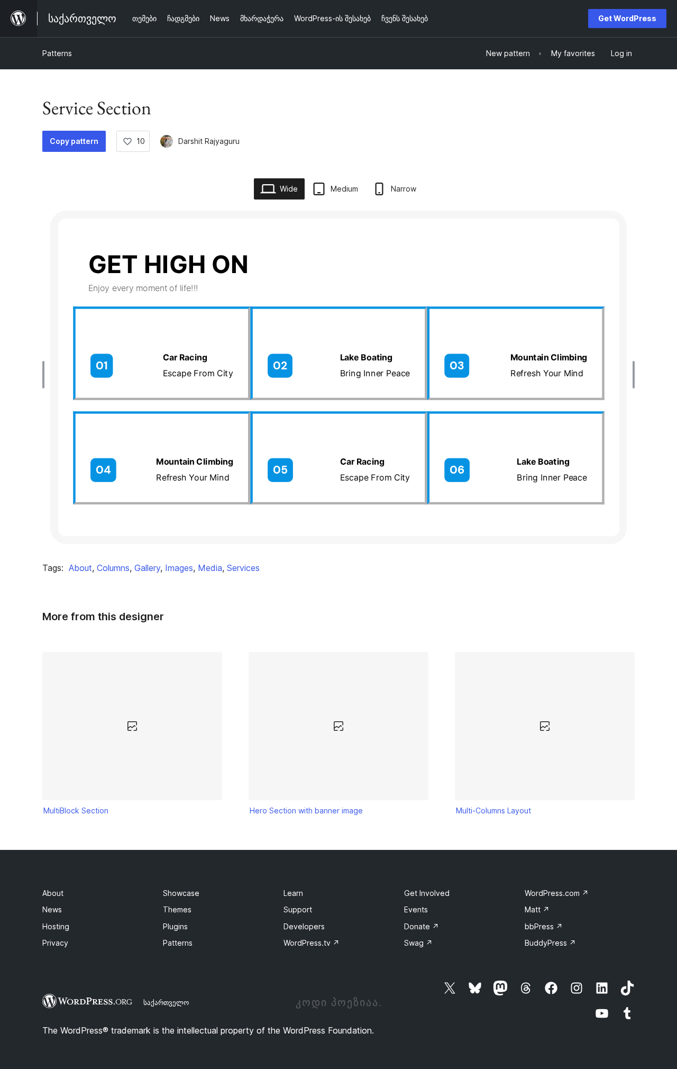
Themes (177, 909)
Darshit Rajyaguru (209, 141)
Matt (537, 909)
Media (210, 568)
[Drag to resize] (46, 374)
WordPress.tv (311, 942)
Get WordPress (627, 18)
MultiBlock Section (75, 810)
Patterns (57, 53)
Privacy (55, 942)
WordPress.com (557, 893)
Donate (421, 926)
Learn (293, 893)
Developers (304, 926)
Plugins (175, 926)
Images (179, 568)
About (80, 568)
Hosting (55, 926)
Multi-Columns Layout (493, 810)
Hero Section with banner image (306, 810)
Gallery (147, 568)
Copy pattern (74, 141)
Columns (113, 568)
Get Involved (427, 893)
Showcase (181, 893)
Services (243, 568)
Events (416, 909)
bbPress (544, 926)
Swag (418, 942)
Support (297, 909)
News (52, 909)
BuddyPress (550, 942)
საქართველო (166, 1002)
